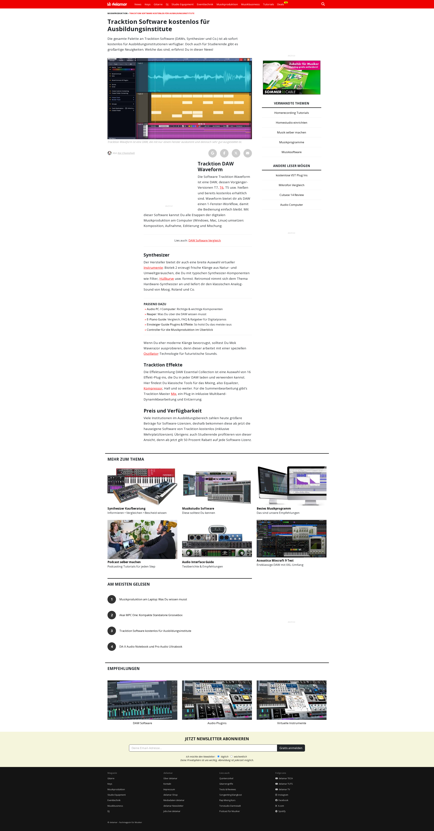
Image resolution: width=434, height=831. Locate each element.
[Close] (280, 377)
